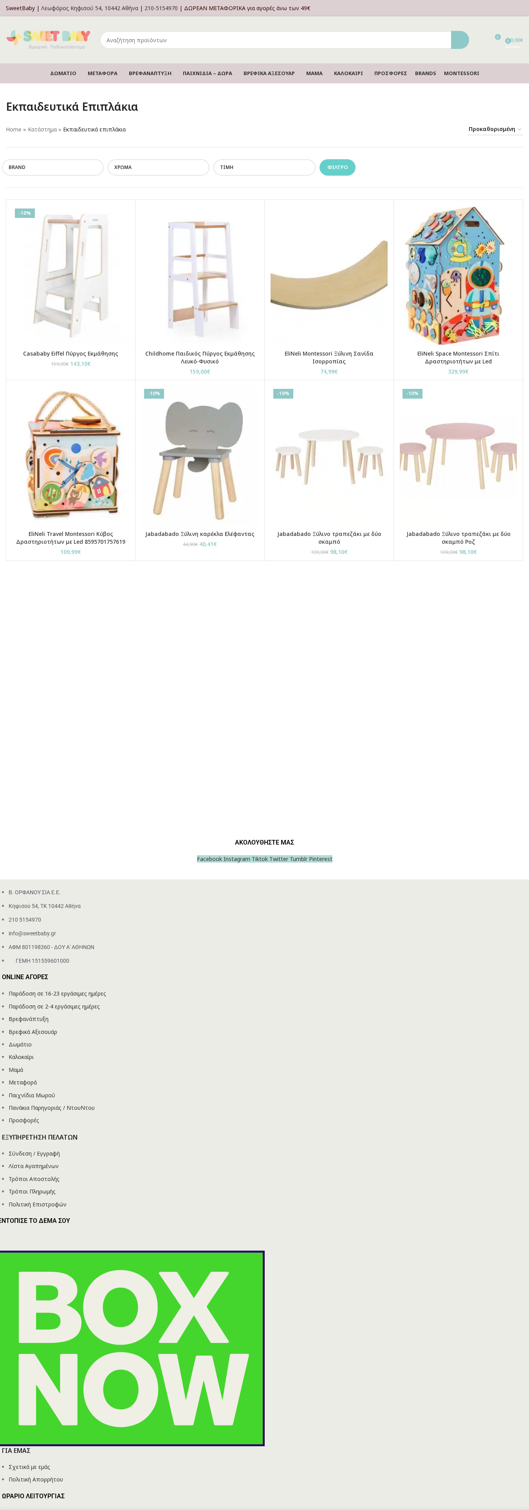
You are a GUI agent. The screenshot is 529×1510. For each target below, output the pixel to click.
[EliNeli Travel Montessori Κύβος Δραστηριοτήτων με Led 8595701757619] (70, 456)
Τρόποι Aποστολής (34, 1179)
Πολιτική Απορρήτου (36, 1479)
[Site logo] (49, 39)
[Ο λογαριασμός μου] (521, 8)
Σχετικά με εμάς (29, 1466)
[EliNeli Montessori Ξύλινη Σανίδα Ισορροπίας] (329, 276)
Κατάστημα (42, 129)
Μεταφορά (23, 1082)
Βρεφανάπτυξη (29, 1019)
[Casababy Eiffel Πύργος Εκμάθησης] (70, 276)
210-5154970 (161, 8)
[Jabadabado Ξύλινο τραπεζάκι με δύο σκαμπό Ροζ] (458, 456)
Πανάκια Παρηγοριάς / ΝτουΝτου (52, 1107)
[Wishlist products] (480, 40)
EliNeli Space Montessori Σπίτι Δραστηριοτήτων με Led (458, 357)
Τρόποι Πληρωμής (32, 1191)
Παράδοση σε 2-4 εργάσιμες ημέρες (54, 1006)
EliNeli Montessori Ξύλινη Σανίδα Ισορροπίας (329, 357)
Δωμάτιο (20, 1044)
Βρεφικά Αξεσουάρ (33, 1031)
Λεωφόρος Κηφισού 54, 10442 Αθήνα (89, 8)
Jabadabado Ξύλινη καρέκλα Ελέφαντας (200, 533)
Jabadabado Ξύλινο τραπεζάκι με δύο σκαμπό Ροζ (458, 537)
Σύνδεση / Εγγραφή (34, 1153)
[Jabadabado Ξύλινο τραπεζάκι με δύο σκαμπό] (329, 456)
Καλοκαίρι (21, 1057)
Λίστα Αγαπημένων (34, 1166)
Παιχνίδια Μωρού (32, 1095)
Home (14, 129)
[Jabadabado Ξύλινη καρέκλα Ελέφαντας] (199, 456)
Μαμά (16, 1069)
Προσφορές (24, 1120)
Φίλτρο (337, 167)
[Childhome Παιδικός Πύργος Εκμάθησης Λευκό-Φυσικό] (199, 276)
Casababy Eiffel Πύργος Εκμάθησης (70, 353)
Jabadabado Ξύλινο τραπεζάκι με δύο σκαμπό (329, 537)
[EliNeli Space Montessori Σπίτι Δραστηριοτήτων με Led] (458, 276)
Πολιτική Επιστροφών (38, 1204)
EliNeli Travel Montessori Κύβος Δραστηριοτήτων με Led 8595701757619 (70, 537)
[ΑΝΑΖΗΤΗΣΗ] (460, 40)
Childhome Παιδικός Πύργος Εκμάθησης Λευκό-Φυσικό (200, 357)
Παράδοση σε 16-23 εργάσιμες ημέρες (57, 993)
